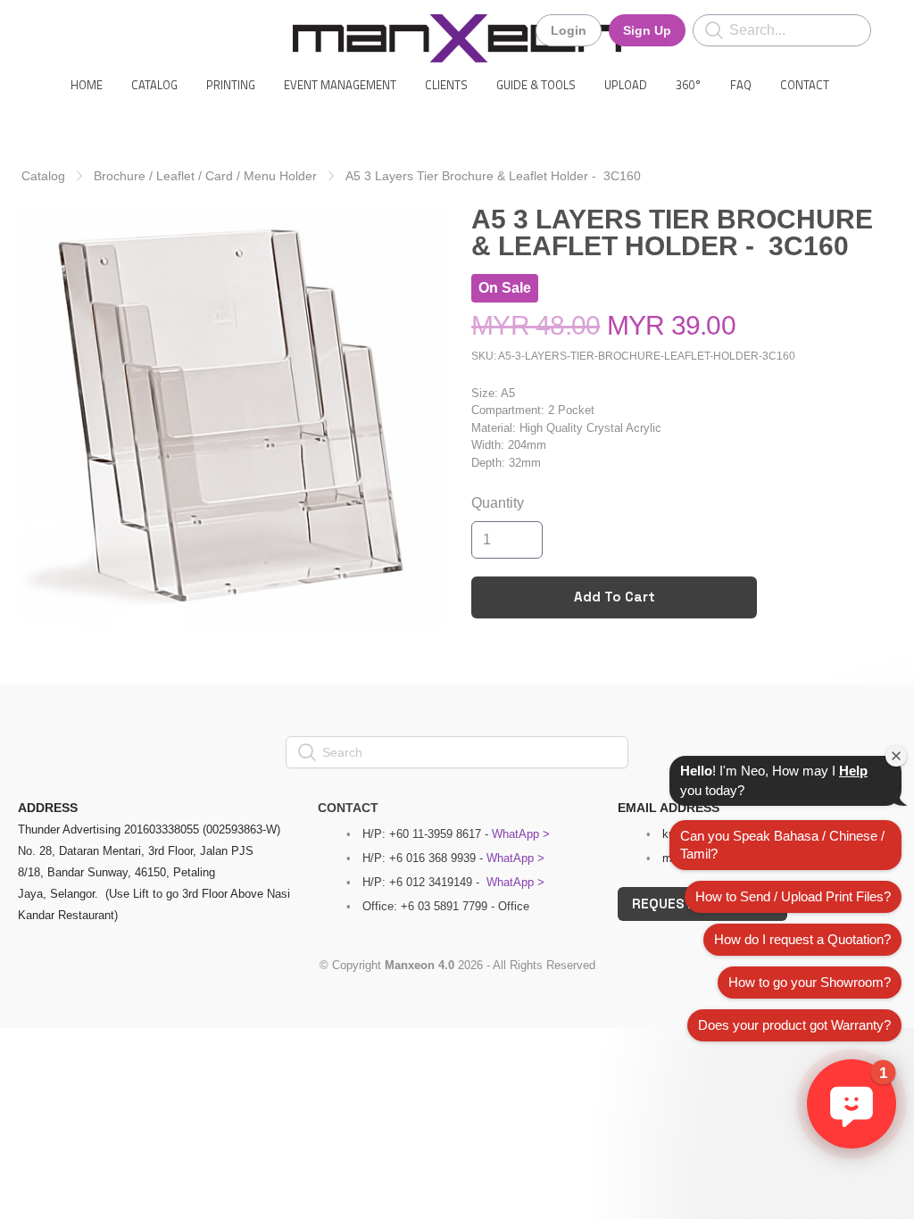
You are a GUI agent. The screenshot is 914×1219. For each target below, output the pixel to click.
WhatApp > (521, 834)
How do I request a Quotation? (802, 939)
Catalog (43, 176)
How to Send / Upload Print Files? (793, 896)
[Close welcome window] (896, 756)
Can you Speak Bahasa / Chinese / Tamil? (782, 844)
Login (568, 30)
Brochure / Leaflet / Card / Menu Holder (205, 176)
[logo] (457, 38)
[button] (851, 1104)
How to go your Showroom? (809, 982)
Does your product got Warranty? (794, 1024)
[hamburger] (57, 28)
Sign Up (647, 30)
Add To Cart (614, 596)
